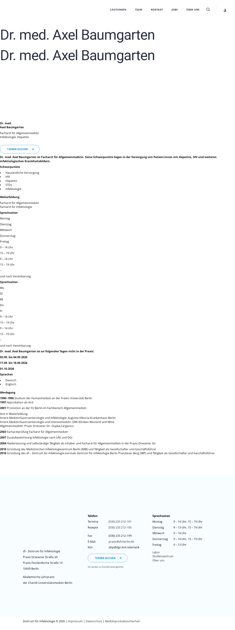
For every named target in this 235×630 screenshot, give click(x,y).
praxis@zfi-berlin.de (121, 541)
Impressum (75, 621)
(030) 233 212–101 (120, 521)
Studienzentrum (162, 556)
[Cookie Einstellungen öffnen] (7, 625)
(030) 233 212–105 (120, 527)
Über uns (158, 560)
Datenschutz (94, 621)
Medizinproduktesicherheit (122, 621)
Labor (156, 552)
